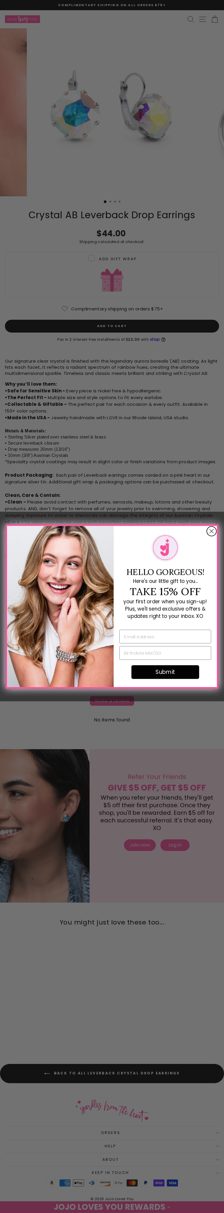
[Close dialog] (211, 531)
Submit (165, 672)
